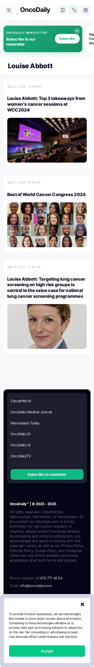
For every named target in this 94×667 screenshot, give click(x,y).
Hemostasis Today (25, 423)
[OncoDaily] (35, 10)
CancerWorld (21, 401)
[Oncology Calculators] (62, 10)
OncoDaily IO (21, 434)
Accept (47, 651)
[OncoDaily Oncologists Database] (74, 10)
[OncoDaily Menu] (8, 10)
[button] (82, 604)
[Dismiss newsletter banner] (77, 31)
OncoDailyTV (21, 456)
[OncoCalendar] (85, 10)
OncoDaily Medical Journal (31, 412)
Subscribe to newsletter (47, 474)
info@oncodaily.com (36, 585)
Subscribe (67, 38)
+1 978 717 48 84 (48, 578)
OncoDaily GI (21, 445)
